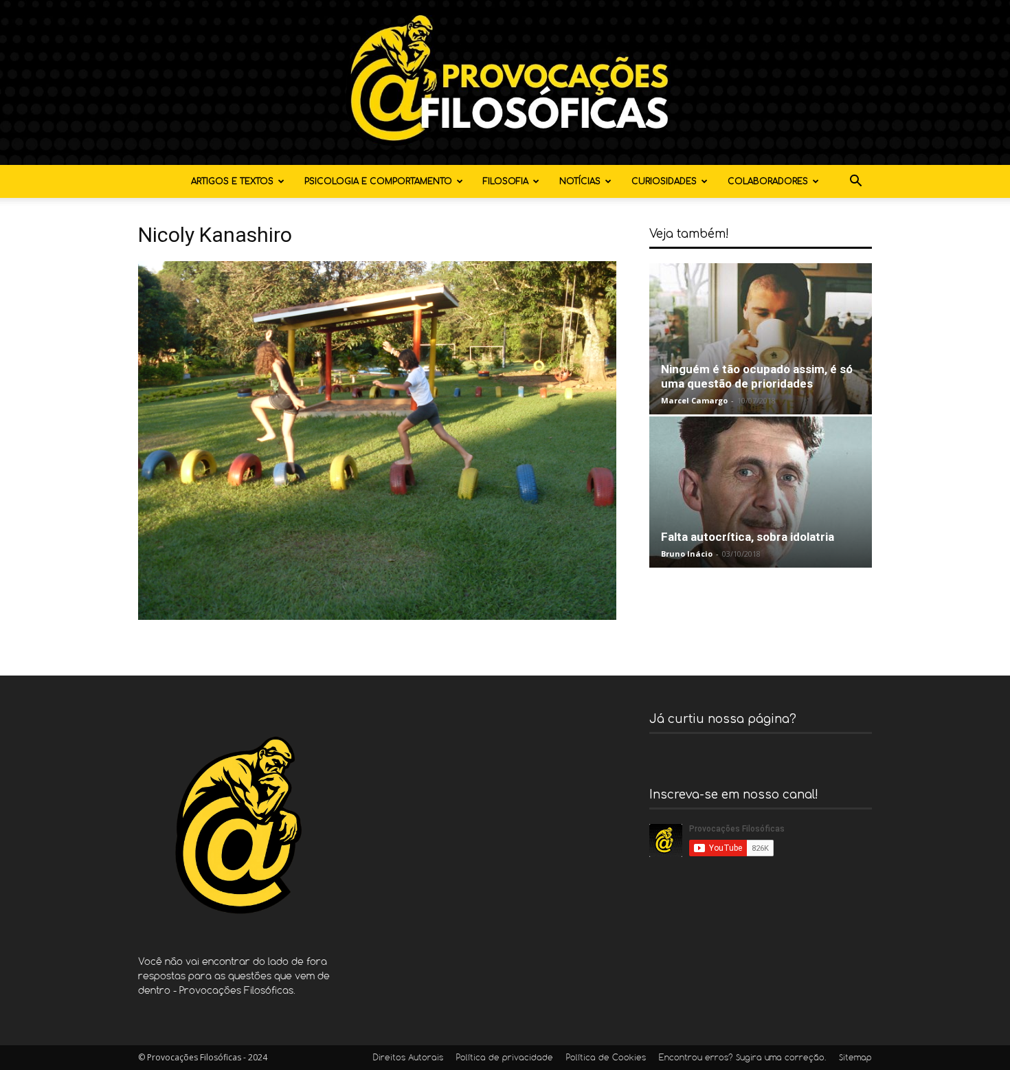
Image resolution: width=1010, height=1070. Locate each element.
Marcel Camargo (694, 400)
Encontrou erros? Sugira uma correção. (742, 1058)
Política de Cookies (606, 1058)
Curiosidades (664, 181)
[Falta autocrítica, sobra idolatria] (760, 492)
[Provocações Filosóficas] (505, 82)
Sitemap (855, 1058)
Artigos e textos (232, 181)
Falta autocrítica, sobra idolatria (747, 537)
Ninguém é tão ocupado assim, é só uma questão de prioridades (757, 376)
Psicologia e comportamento (378, 181)
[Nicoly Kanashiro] (377, 616)
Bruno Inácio (686, 553)
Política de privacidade (504, 1058)
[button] (855, 182)
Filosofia (505, 181)
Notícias (580, 181)
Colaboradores (768, 181)
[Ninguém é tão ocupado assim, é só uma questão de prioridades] (760, 338)
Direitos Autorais (408, 1058)
